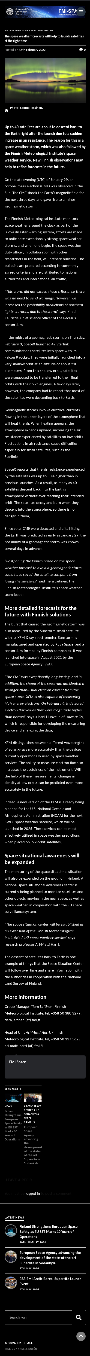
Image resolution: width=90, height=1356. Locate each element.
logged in (32, 1194)
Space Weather (46, 30)
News (18, 30)
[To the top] (81, 1336)
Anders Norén (27, 1349)
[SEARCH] (79, 1317)
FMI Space (17, 1062)
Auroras (9, 30)
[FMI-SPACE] (45, 12)
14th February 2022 (32, 50)
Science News (29, 30)
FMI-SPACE (25, 1343)
